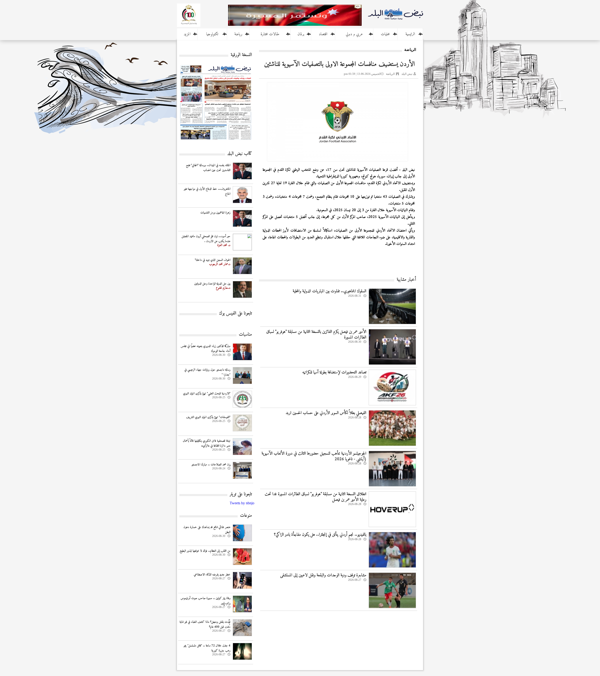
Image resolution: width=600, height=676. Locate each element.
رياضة (238, 34)
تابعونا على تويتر (241, 494)
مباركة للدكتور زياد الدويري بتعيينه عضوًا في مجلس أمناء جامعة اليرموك (205, 348)
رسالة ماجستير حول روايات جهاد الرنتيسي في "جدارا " (207, 372)
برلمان (300, 34)
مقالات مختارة (270, 34)
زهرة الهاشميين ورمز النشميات (215, 212)
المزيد (187, 34)
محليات (385, 34)
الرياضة (390, 74)
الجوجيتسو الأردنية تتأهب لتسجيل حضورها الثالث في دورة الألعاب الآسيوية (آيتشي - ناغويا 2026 (314, 456)
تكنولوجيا (212, 34)
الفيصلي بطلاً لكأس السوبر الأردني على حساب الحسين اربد (326, 413)
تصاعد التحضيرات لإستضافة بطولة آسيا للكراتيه (334, 372)
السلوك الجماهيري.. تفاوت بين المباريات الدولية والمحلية (329, 291)
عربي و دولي (354, 34)
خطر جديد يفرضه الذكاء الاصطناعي (212, 574)
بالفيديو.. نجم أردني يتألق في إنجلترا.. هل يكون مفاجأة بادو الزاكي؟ (320, 534)
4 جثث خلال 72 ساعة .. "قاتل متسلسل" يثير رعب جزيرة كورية (207, 648)
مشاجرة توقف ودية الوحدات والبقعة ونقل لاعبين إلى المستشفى (323, 575)
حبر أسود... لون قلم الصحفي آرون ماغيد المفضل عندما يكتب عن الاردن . (206, 239)
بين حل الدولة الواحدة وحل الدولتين (212, 283)
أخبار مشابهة (406, 280)
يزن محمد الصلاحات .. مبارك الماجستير (210, 464)
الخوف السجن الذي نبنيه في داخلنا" (212, 260)
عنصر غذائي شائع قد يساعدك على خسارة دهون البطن (207, 529)
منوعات (246, 516)
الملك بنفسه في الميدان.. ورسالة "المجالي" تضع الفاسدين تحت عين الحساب (208, 168)
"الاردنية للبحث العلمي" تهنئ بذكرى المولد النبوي (206, 393)
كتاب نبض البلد (239, 154)
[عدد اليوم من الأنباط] (215, 141)
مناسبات (245, 334)
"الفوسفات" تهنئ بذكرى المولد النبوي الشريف (208, 417)
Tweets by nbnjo (242, 503)
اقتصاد (323, 34)
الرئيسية (410, 34)
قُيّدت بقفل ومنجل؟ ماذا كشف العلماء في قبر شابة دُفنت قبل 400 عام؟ (205, 624)
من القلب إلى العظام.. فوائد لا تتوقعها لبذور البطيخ (205, 551)
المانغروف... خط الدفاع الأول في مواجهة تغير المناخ (207, 191)
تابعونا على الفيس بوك (235, 313)
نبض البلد (406, 74)
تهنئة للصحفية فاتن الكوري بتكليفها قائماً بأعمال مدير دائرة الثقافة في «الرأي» (206, 443)
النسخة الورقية (241, 55)
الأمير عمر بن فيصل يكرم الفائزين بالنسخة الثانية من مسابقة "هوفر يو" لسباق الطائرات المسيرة (316, 334)
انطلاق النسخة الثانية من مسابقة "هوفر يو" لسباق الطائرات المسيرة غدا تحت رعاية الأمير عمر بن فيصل (315, 496)
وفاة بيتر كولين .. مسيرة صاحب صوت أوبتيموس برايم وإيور (205, 601)
